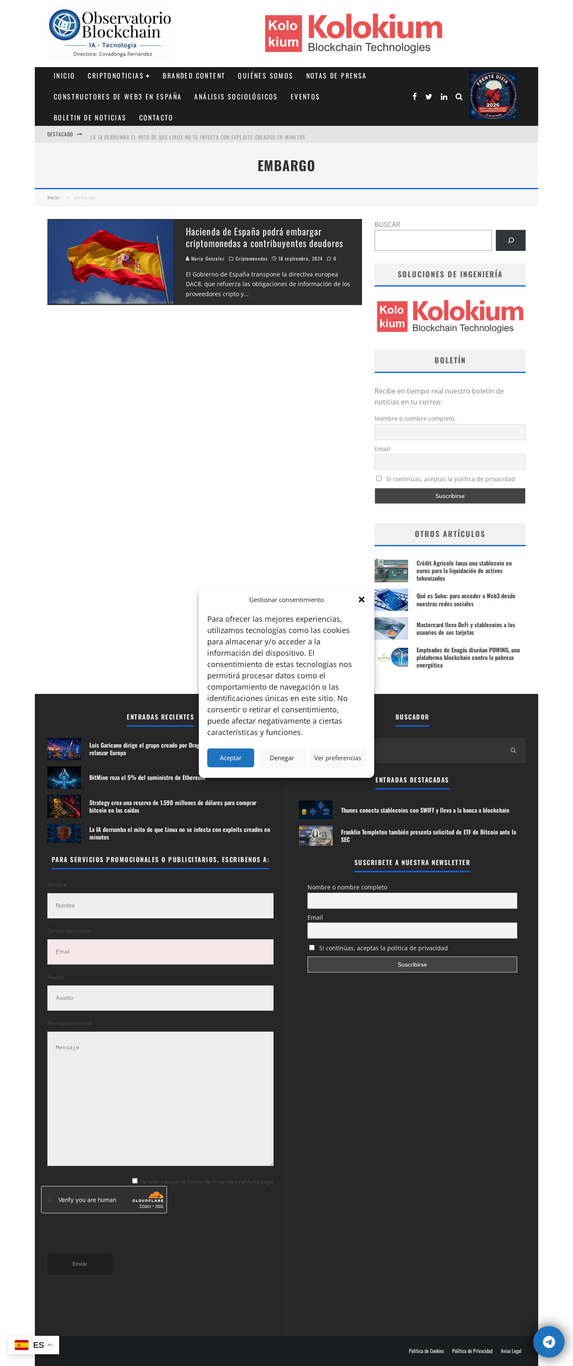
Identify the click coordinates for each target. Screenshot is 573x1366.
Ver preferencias (337, 757)
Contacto (156, 117)
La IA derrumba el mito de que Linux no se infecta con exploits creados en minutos (198, 134)
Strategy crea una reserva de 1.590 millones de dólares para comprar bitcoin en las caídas (172, 806)
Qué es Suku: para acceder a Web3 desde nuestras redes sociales (466, 599)
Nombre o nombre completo (414, 418)
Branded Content (194, 75)
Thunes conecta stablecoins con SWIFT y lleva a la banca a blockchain (425, 810)
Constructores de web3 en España (118, 96)
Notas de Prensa (336, 75)
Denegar (282, 757)
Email (382, 449)
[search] (513, 750)
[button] (361, 599)
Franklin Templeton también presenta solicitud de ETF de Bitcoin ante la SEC (428, 835)
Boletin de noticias (90, 117)
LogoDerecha (493, 95)
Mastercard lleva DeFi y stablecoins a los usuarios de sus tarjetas (466, 628)
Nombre (57, 884)
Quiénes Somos (265, 75)
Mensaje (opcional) (69, 1023)
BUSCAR (387, 224)
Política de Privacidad (472, 1350)
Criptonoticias (116, 75)
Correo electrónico (69, 930)
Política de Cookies (426, 1350)
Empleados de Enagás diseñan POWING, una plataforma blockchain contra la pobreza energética (468, 657)
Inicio (64, 75)
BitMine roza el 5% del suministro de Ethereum (147, 777)
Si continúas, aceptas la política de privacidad (450, 479)
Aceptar (231, 757)
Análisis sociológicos (236, 96)
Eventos (305, 96)
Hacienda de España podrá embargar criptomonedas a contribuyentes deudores (264, 237)
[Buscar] (511, 240)
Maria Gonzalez (207, 258)
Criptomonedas (252, 258)
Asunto (55, 976)
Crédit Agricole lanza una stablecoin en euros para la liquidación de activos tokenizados (464, 570)
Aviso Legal (511, 1350)
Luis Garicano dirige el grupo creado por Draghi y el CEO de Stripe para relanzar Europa (175, 748)
